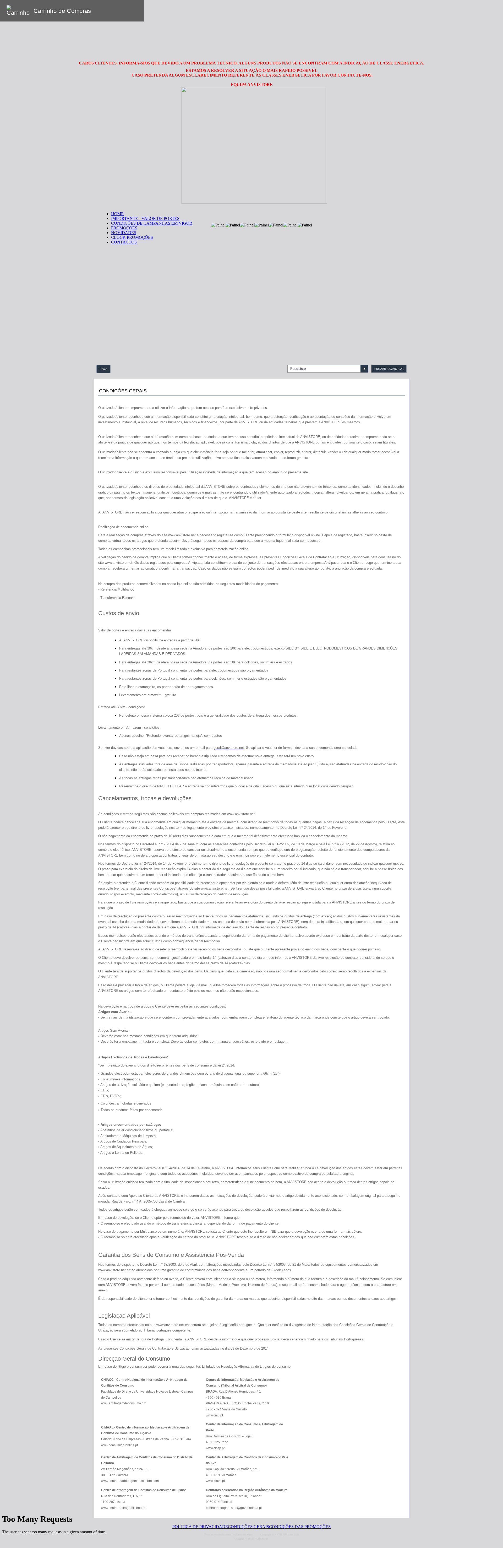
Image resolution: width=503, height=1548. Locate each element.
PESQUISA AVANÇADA (388, 368)
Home (103, 369)
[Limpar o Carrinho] (124, 10)
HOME (117, 214)
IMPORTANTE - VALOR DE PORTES (145, 218)
